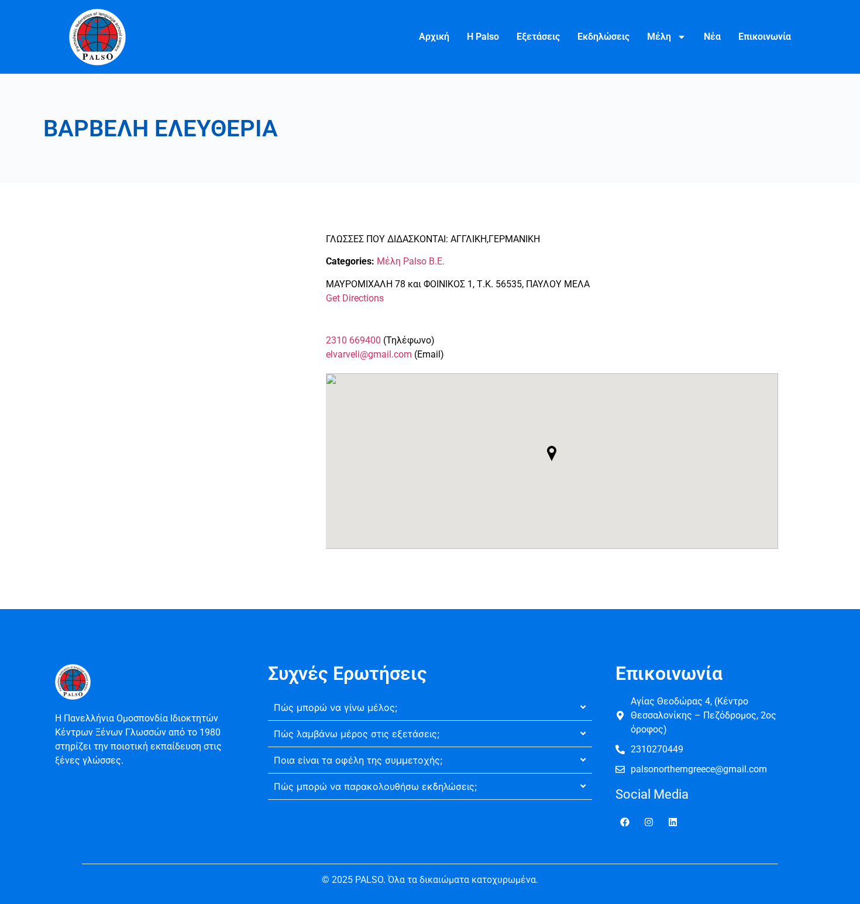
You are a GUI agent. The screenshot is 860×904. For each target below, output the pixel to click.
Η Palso (483, 36)
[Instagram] (648, 822)
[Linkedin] (672, 822)
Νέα (712, 36)
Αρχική (434, 36)
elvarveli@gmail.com (369, 354)
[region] (152, 819)
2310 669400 (353, 340)
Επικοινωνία (764, 36)
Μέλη (659, 36)
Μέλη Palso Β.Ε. (411, 261)
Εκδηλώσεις (603, 36)
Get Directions (355, 298)
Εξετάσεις (538, 36)
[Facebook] (624, 822)
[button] (551, 453)
